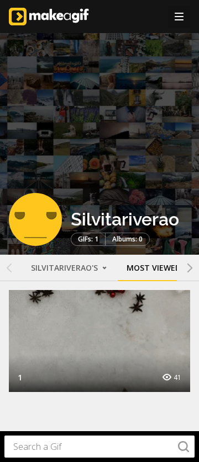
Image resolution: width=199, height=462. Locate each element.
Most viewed (154, 267)
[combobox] (99, 447)
